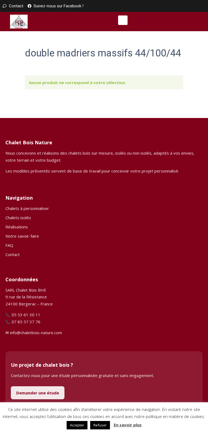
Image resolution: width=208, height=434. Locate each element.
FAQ (9, 245)
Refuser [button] (100, 425)
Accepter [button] (77, 425)
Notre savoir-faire (22, 236)
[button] (123, 20)
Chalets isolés (18, 217)
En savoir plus (128, 424)
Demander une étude (37, 392)
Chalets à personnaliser (27, 208)
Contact (12, 254)
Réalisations (16, 226)
